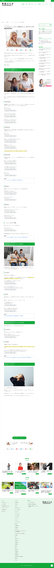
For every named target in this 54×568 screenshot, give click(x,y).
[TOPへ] (52, 565)
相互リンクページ (41, 33)
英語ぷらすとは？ (4, 502)
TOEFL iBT (16, 504)
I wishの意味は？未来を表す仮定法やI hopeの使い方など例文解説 (45, 63)
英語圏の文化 (17, 554)
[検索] (50, 25)
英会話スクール (17, 538)
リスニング (35, 4)
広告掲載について (4, 509)
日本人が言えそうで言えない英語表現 (20, 533)
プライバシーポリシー (5, 507)
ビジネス (46, 4)
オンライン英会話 (17, 509)
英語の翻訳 (16, 551)
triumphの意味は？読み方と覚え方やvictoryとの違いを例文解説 (45, 49)
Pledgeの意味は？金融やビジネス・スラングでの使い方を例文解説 (45, 66)
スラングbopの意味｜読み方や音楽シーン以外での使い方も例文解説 (45, 55)
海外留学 (16, 535)
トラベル (43, 4)
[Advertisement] (27, 15)
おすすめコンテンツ (17, 507)
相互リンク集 (4, 511)
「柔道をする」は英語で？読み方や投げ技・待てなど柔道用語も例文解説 (45, 58)
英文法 (26, 4)
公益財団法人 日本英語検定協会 (32, 504)
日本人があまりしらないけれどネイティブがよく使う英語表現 (20, 531)
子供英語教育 (17, 525)
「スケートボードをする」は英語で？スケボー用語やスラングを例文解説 (45, 52)
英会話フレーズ (17, 540)
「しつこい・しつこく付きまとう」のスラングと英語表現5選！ (17, 22)
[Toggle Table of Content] (7, 65)
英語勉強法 (23, 4)
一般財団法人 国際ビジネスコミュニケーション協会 (33, 506)
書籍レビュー (17, 558)
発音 (32, 4)
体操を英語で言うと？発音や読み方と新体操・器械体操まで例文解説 (45, 69)
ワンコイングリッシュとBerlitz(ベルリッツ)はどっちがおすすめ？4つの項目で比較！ (18, 357)
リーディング (17, 520)
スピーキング (50, 4)
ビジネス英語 (17, 516)
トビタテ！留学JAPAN (31, 502)
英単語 (29, 4)
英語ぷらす (3, 22)
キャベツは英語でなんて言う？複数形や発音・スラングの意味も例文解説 (45, 74)
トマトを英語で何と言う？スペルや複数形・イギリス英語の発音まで (45, 71)
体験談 (16, 523)
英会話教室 (16, 502)
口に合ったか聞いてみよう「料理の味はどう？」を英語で (14, 315)
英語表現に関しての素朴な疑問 (19, 556)
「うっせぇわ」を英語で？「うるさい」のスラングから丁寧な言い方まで (17, 237)
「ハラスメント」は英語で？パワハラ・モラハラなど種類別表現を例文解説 (45, 60)
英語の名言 (16, 549)
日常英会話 (39, 4)
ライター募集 (4, 504)
